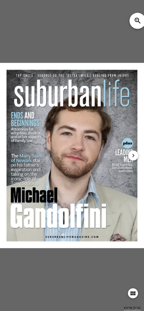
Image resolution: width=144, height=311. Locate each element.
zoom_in (138, 21)
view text (132, 308)
